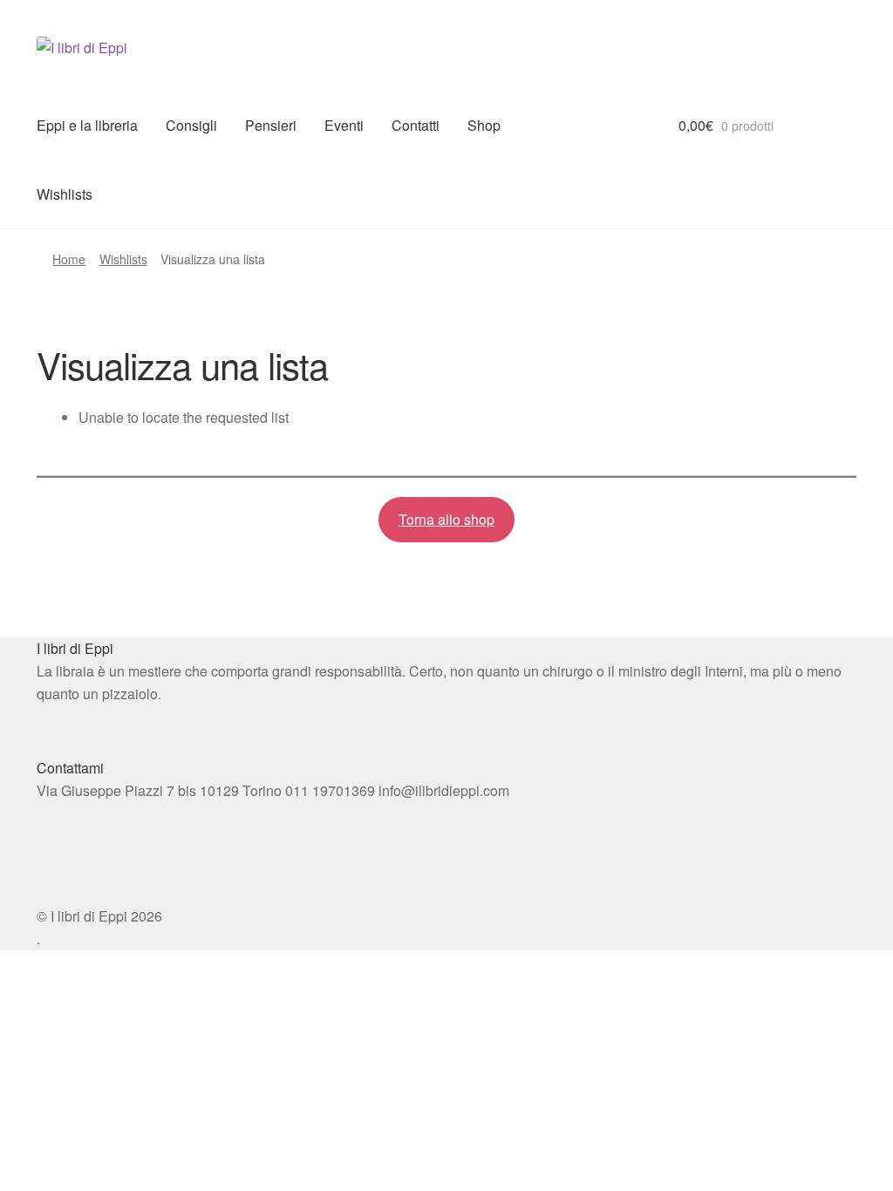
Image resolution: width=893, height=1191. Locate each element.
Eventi (344, 125)
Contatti (416, 125)
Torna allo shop (446, 519)
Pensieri (271, 125)
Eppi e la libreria (87, 125)
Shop (484, 125)
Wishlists (64, 194)
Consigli (191, 125)
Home (68, 259)
